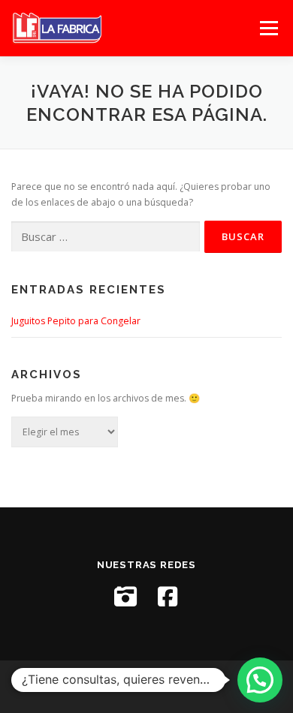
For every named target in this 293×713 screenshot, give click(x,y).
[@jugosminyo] (125, 596)
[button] (259, 679)
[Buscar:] (105, 236)
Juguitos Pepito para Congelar (75, 320)
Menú (267, 28)
